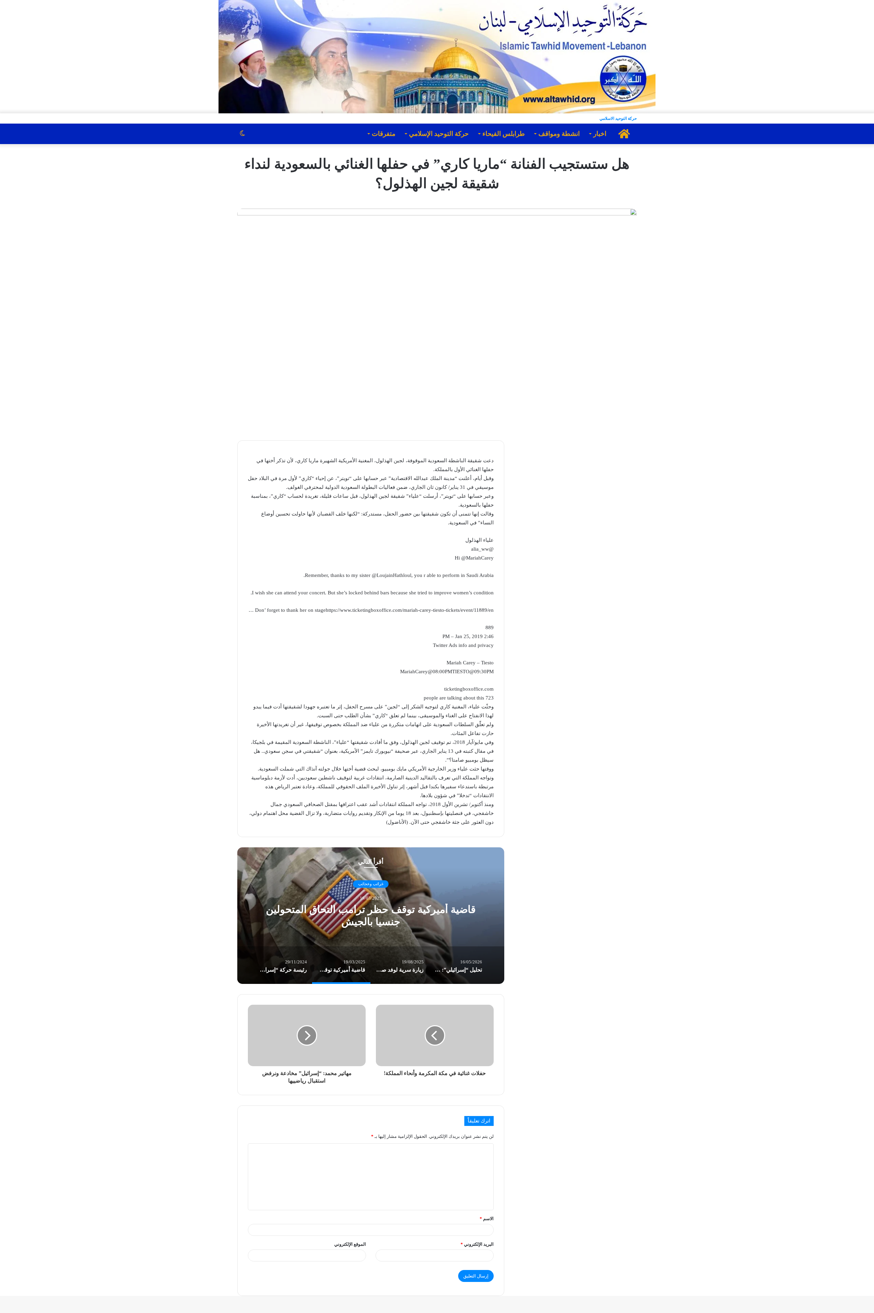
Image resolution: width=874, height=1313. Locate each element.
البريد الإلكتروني (477, 1244)
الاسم (487, 1218)
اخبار (599, 133)
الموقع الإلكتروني (350, 1244)
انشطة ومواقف (559, 133)
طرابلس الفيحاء (503, 133)
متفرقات (383, 133)
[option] (370, 915)
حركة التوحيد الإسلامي (439, 133)
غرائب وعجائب (370, 884)
